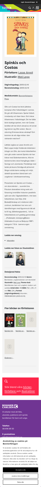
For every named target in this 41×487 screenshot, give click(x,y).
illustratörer (28, 391)
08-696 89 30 (8, 428)
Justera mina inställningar (20, 476)
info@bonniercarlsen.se (12, 437)
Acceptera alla (21, 470)
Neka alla (20, 482)
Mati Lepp (24, 76)
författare (10, 391)
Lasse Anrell (25, 72)
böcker (27, 387)
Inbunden (10, 240)
